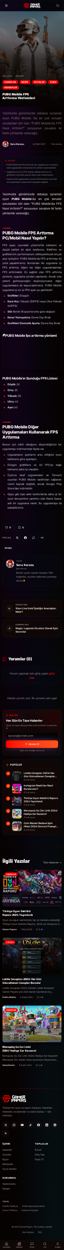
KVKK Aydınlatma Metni (33, 1206)
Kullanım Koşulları (30, 1210)
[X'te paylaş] (17, 537)
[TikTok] (30, 1125)
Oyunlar (39, 82)
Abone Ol (34, 744)
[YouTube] (22, 1125)
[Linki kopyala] (42, 537)
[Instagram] (14, 1125)
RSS (40, 1232)
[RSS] (5, 1133)
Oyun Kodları (9, 1168)
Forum (38, 1149)
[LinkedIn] (46, 1125)
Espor (5, 1159)
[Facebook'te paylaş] (25, 537)
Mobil (25, 82)
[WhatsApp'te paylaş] (33, 537)
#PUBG (8, 548)
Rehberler (10, 87)
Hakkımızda (9, 1183)
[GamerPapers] (32, 5)
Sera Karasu (25, 565)
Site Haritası (28, 1232)
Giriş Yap (40, 1154)
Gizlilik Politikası (10, 1206)
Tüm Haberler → (52, 862)
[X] (5, 1125)
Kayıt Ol (39, 1159)
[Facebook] (38, 1125)
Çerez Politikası (9, 1210)
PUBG (53, 82)
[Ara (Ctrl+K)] (57, 5)
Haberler (20, 76)
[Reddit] (55, 1125)
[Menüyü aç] (6, 5)
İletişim (6, 1188)
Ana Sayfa (7, 76)
